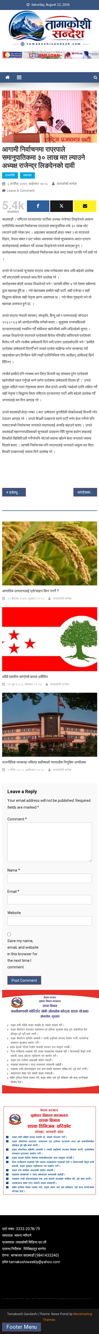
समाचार (27, 175)
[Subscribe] (85, 206)
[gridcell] (49, 1245)
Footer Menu (21, 1327)
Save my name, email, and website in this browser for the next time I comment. (23, 954)
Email (13, 891)
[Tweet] (61, 206)
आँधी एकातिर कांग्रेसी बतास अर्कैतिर (25, 677)
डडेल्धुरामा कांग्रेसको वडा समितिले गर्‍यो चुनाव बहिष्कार (17, 492)
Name (13, 870)
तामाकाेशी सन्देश (67, 184)
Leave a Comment (21, 191)
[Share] (38, 206)
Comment (17, 819)
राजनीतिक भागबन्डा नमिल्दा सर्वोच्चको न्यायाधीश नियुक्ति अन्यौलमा (44, 762)
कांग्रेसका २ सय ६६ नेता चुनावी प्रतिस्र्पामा (87, 492)
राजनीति (10, 175)
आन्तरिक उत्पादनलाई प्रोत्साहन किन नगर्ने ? (30, 591)
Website (14, 913)
